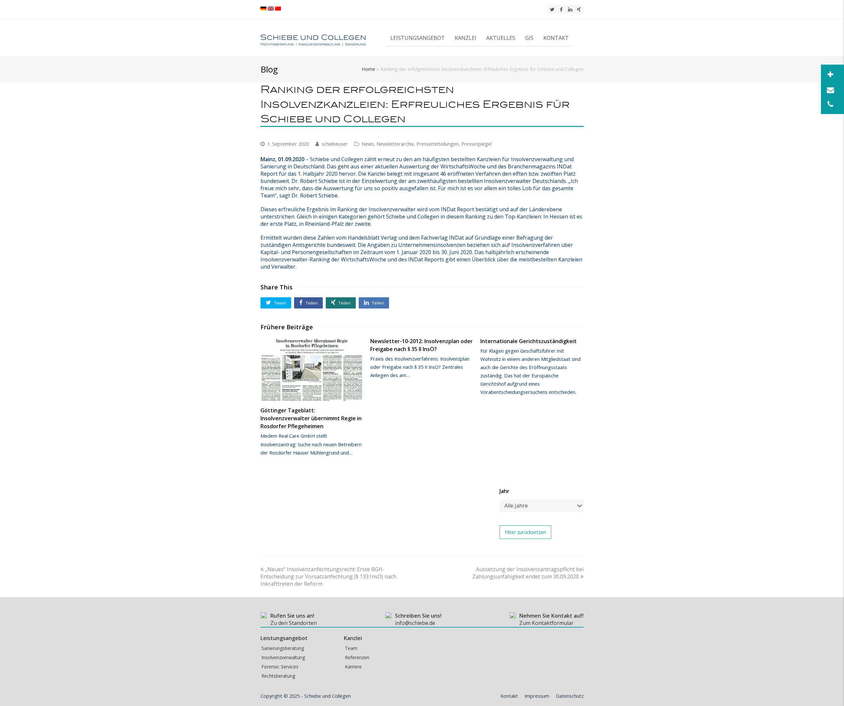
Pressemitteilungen (437, 143)
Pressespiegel (476, 143)
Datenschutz (570, 695)
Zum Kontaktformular (546, 623)
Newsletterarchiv (395, 143)
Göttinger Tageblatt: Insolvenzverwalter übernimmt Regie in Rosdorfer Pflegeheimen (311, 418)
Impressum (537, 695)
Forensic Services (279, 666)
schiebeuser (335, 143)
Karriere (353, 666)
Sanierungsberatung (282, 648)
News (368, 143)
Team (351, 648)
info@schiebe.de (415, 623)
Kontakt (509, 695)
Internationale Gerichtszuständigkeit (528, 341)
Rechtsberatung (278, 676)
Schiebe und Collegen (327, 695)
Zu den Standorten (293, 623)
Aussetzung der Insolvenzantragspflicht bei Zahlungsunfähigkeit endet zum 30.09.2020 (528, 573)
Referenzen (357, 657)
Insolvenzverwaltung (283, 657)
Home (368, 69)
